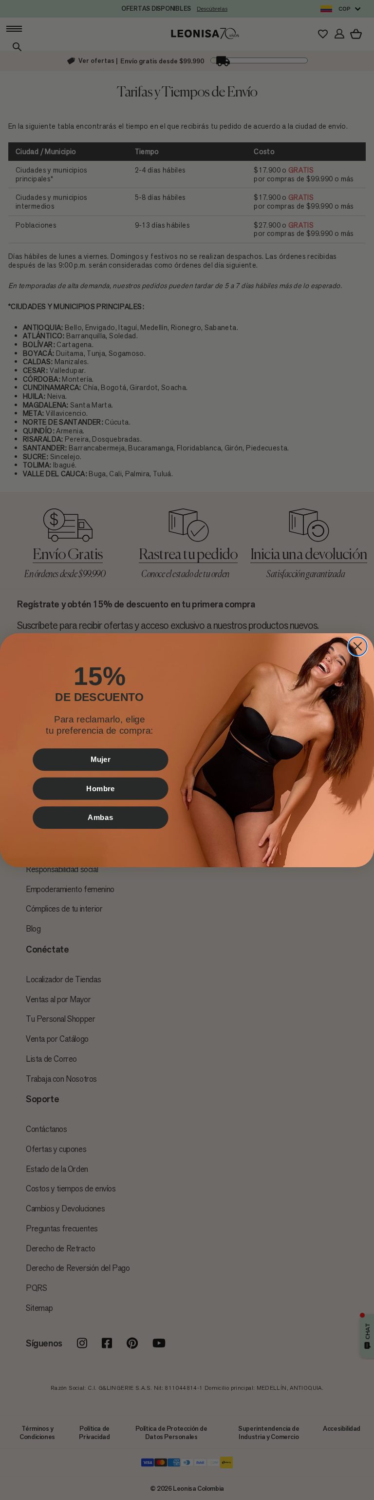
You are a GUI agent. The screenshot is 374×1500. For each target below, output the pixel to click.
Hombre (100, 788)
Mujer (100, 759)
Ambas (100, 817)
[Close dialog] (357, 646)
